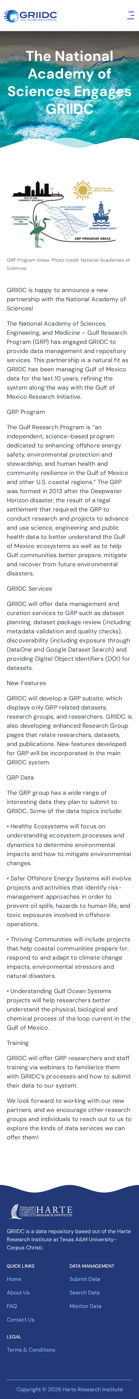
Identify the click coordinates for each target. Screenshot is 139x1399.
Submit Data (85, 1279)
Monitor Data (86, 1306)
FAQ (12, 1306)
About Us (18, 1292)
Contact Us (20, 1319)
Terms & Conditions (31, 1349)
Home (14, 1279)
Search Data (85, 1292)
